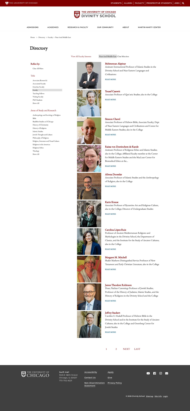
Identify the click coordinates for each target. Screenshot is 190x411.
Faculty (139, 3)
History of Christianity (40, 125)
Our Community (105, 27)
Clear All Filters (38, 68)
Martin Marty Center (149, 27)
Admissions (33, 27)
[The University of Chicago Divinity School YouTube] (147, 373)
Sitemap (149, 396)
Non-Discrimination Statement (94, 384)
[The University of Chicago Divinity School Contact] (166, 373)
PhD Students (37, 100)
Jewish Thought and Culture (42, 134)
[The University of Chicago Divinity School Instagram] (160, 373)
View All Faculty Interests (81, 56)
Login (165, 396)
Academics (52, 27)
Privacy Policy (115, 383)
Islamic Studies (38, 131)
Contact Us (90, 377)
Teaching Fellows (38, 93)
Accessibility (90, 372)
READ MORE (110, 79)
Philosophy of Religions (41, 138)
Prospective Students (159, 3)
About (126, 27)
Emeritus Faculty (38, 87)
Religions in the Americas (41, 144)
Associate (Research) (40, 80)
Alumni (128, 3)
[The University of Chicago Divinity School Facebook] (154, 373)
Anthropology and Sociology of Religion (46, 115)
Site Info (158, 396)
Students (116, 3)
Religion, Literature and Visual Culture (46, 141)
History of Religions (40, 128)
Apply (111, 372)
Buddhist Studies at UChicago (43, 121)
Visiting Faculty (38, 97)
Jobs (177, 3)
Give (110, 377)
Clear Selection (123, 56)
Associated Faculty (39, 83)
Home (32, 37)
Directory (41, 37)
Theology (36, 151)
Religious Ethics (38, 147)
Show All (36, 103)
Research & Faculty (78, 27)
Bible (34, 118)
